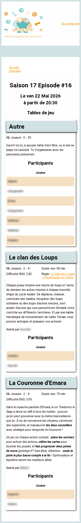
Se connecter (70, 23)
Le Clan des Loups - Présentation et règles (58, 275)
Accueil (14, 67)
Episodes (15, 71)
